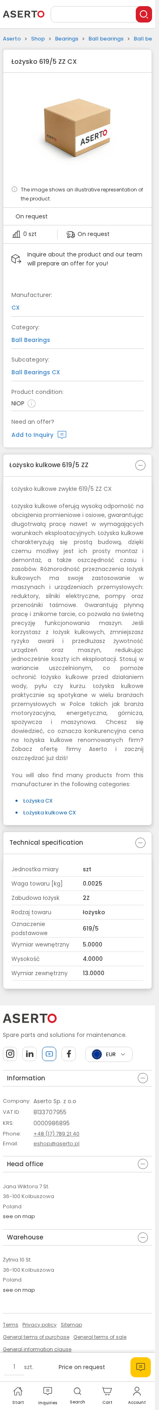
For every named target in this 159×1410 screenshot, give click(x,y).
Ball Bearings (30, 340)
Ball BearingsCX (35, 372)
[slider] (78, 129)
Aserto (12, 39)
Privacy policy (39, 1325)
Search (77, 1402)
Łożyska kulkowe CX (49, 812)
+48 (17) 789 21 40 (56, 1134)
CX (15, 308)
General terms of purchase (36, 1337)
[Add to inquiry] (140, 1367)
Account (137, 1402)
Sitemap (71, 1325)
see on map (19, 1216)
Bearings (66, 39)
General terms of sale (99, 1337)
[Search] (144, 14)
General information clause (37, 1349)
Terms (10, 1325)
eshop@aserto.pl (56, 1143)
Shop (38, 39)
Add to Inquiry (32, 435)
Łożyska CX (38, 801)
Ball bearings (106, 39)
